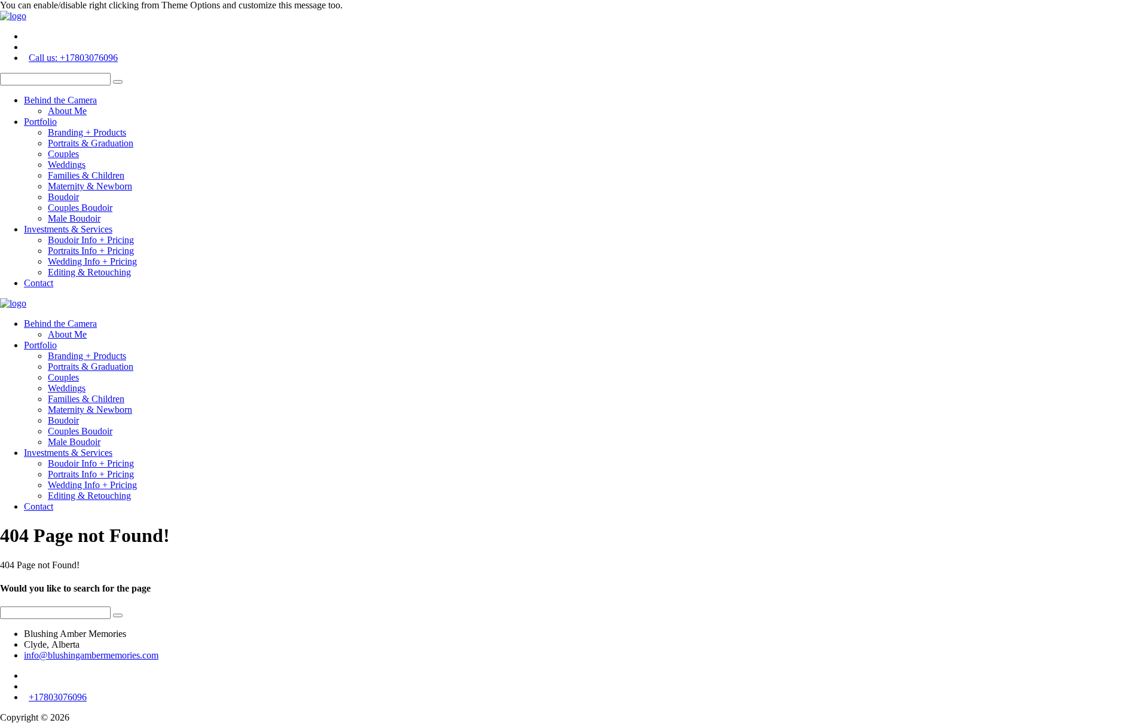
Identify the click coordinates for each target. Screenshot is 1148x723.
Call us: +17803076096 (73, 58)
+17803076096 (58, 697)
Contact (38, 283)
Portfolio (40, 122)
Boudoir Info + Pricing (91, 240)
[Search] (118, 82)
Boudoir (63, 197)
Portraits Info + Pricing (91, 251)
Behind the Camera (60, 100)
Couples (63, 154)
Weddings (67, 165)
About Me (67, 111)
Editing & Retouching (89, 272)
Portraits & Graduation (90, 143)
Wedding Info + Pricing (92, 261)
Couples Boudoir (80, 208)
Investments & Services (68, 229)
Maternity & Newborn (90, 186)
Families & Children (86, 175)
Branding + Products (87, 132)
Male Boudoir (74, 218)
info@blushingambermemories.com (91, 655)
